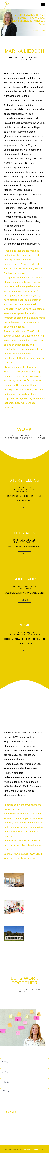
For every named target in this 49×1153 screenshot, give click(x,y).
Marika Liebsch (31, 1150)
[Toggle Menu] (43, 4)
